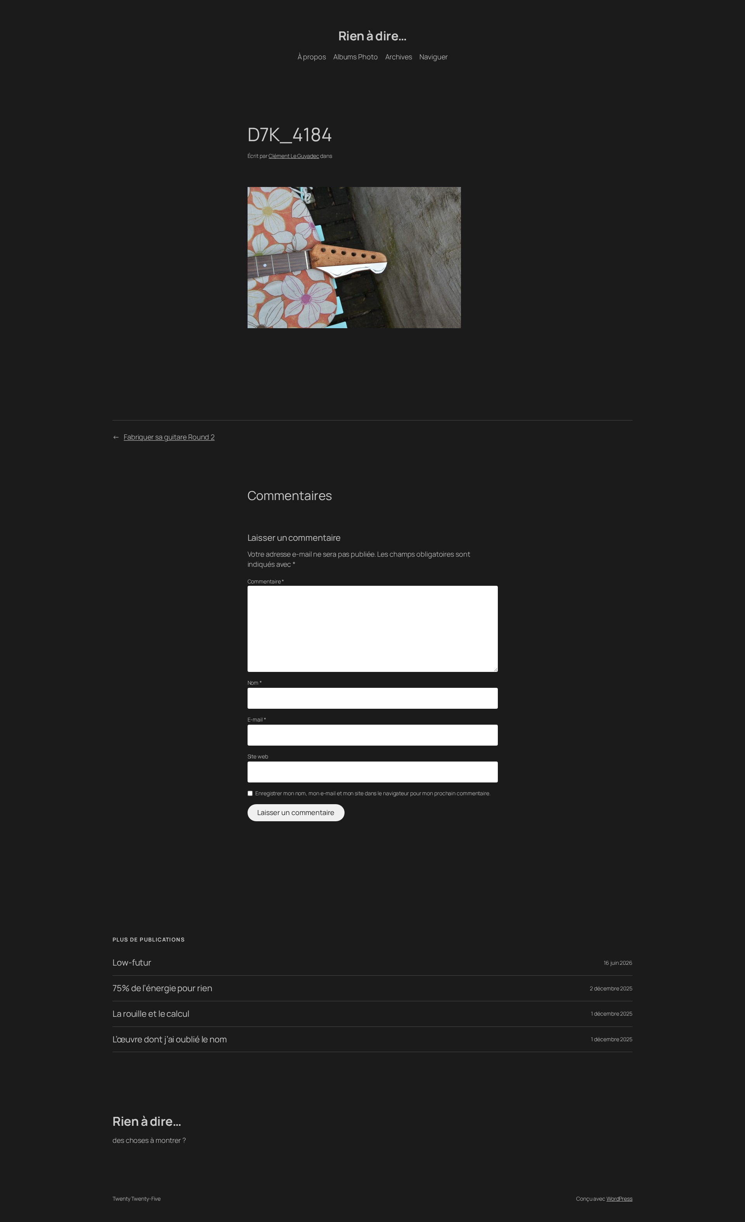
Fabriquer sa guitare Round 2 (169, 436)
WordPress (619, 1198)
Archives (398, 56)
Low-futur (132, 963)
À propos (312, 56)
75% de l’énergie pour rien (162, 988)
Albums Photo (355, 56)
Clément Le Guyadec (294, 155)
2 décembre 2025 (611, 988)
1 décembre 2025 (611, 1013)
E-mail (257, 719)
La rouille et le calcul (151, 1014)
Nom (255, 682)
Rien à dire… (372, 35)
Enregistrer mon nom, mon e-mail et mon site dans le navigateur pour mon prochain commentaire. (372, 793)
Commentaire (266, 581)
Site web (258, 756)
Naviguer (433, 56)
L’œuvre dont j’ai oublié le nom (170, 1039)
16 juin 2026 (618, 962)
